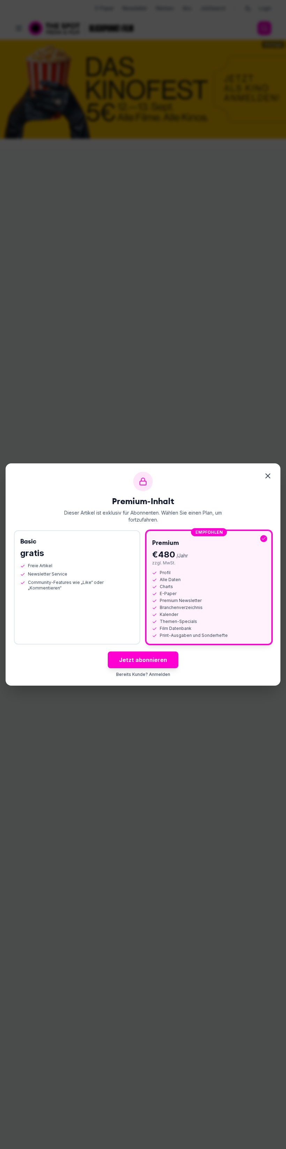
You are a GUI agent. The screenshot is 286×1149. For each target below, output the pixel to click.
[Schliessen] (268, 476)
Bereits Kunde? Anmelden (143, 674)
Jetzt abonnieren (143, 659)
